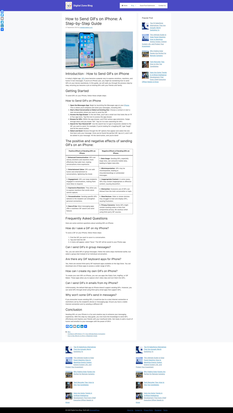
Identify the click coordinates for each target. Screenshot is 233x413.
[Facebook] (2, 11)
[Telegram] (2, 22)
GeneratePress (94, 410)
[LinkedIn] (2, 26)
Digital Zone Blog (83, 5)
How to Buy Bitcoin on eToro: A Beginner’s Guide (82, 336)
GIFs (83, 78)
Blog (132, 5)
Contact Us (162, 5)
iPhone (126, 105)
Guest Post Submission (147, 5)
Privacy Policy (148, 410)
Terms (165, 410)
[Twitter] (2, 15)
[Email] (2, 18)
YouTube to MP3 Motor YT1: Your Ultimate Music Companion (86, 334)
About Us (130, 410)
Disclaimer (158, 410)
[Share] (2, 29)
